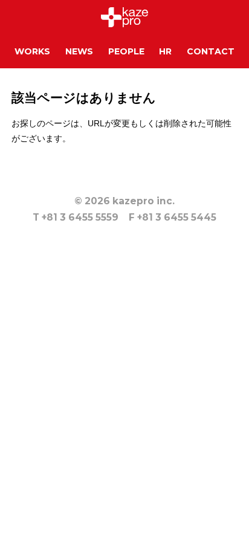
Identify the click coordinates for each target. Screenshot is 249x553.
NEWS (79, 51)
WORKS (32, 51)
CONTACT (210, 51)
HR (165, 51)
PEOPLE (126, 51)
